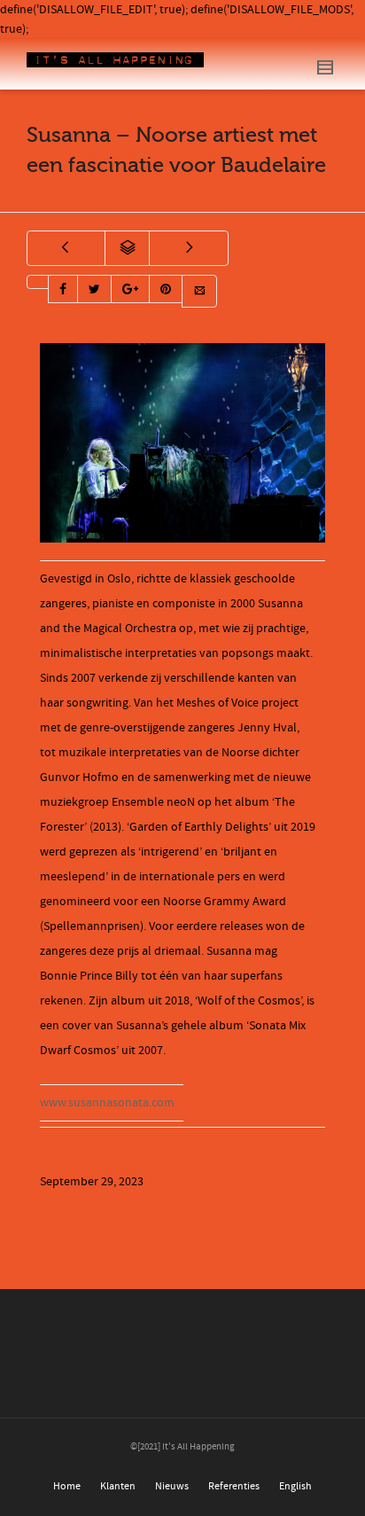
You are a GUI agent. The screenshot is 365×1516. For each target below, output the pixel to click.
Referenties (234, 1486)
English (295, 1486)
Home (67, 1486)
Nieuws (172, 1486)
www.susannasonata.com (107, 1103)
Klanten (118, 1486)
